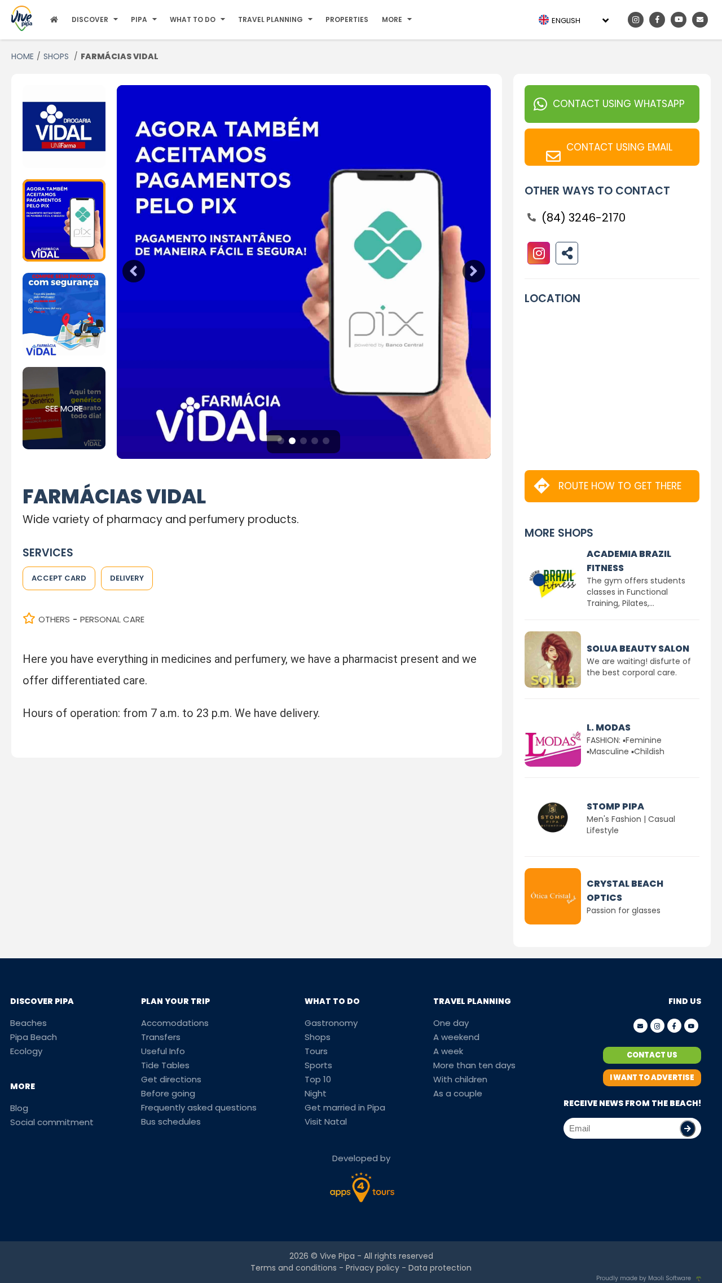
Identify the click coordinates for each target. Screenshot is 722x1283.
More (392, 19)
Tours (316, 1051)
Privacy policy (372, 1267)
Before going (168, 1093)
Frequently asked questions (199, 1107)
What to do (192, 19)
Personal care (112, 619)
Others (54, 619)
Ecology (26, 1051)
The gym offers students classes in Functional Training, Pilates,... (636, 592)
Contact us (652, 1055)
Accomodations (175, 1023)
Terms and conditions (293, 1267)
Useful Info (163, 1051)
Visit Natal (326, 1121)
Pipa (139, 19)
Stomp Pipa (615, 806)
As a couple (457, 1093)
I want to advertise (652, 1077)
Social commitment (52, 1122)
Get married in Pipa (345, 1107)
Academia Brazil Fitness (629, 560)
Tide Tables (165, 1065)
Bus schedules (171, 1121)
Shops (57, 56)
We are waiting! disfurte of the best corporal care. (639, 667)
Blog (19, 1108)
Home (22, 56)
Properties (346, 19)
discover (90, 19)
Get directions (171, 1079)
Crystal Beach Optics (625, 890)
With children (460, 1079)
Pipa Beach (33, 1037)
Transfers (160, 1037)
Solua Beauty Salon (638, 648)
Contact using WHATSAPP (619, 103)
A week (448, 1051)
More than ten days (474, 1065)
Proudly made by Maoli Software (643, 1278)
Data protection (440, 1267)
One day (451, 1023)
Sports (318, 1065)
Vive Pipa (337, 1256)
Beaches (28, 1023)
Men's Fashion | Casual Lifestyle (631, 824)
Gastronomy (331, 1023)
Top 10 (318, 1079)
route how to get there (619, 486)
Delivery (127, 578)
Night (316, 1093)
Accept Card (59, 578)
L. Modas (609, 727)
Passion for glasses (624, 910)
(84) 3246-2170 (584, 217)
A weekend (456, 1037)
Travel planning (270, 19)
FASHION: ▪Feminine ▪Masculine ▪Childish (625, 746)
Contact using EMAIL (619, 147)
